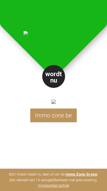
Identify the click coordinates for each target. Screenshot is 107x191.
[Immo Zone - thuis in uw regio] (53, 97)
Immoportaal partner (53, 185)
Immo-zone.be (53, 115)
